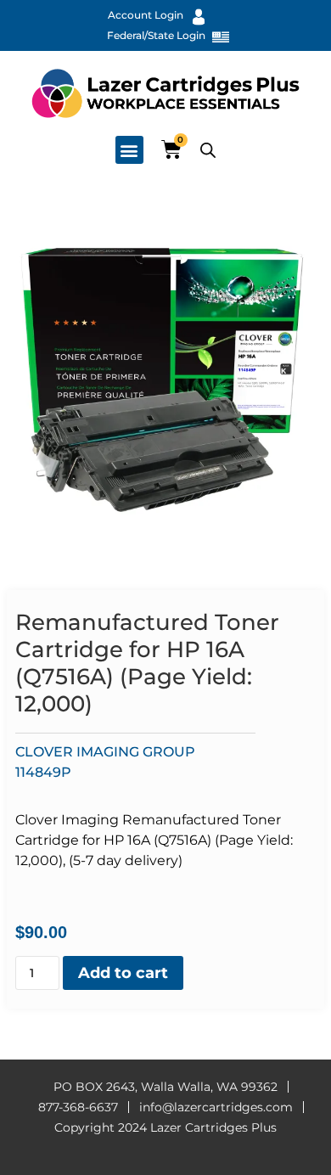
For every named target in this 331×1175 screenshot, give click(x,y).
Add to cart (123, 973)
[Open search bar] (207, 150)
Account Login (145, 14)
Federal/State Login (156, 35)
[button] (129, 150)
